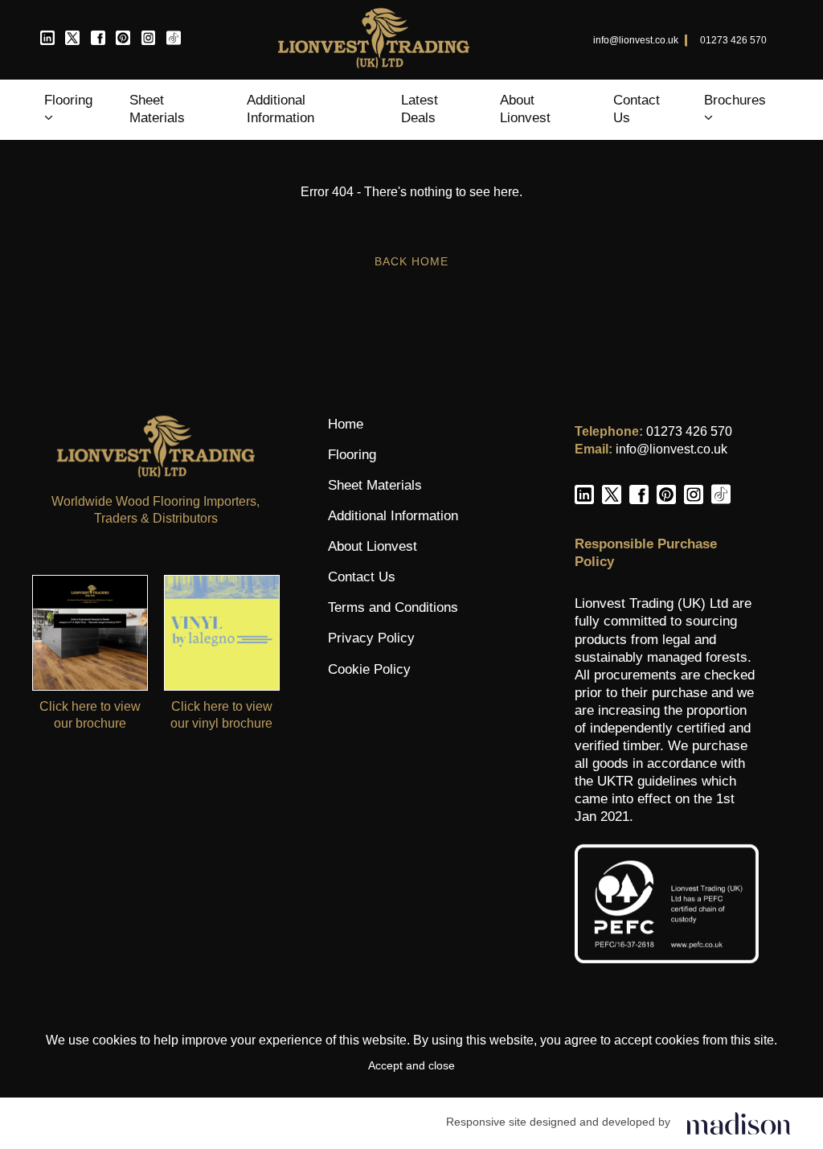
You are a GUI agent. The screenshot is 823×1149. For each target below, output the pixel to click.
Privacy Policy (371, 638)
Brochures (735, 100)
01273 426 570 (733, 40)
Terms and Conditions (393, 607)
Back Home (411, 261)
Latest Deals (419, 108)
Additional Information (280, 108)
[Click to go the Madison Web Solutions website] (738, 1122)
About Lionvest (525, 108)
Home (345, 424)
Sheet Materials (157, 108)
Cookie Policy (369, 669)
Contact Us (636, 108)
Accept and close (411, 1065)
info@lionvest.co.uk (635, 40)
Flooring (68, 100)
